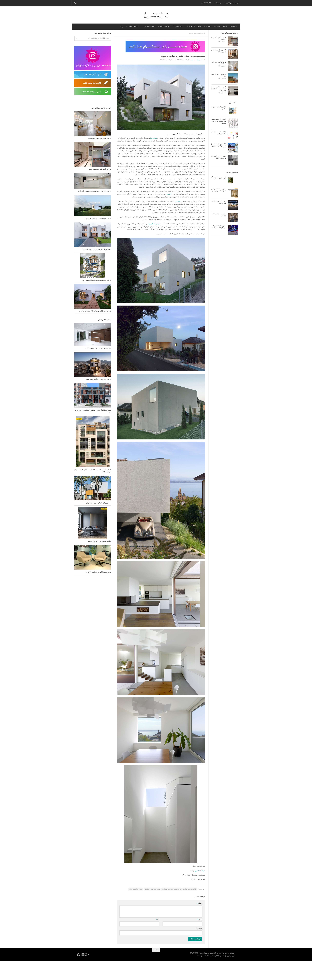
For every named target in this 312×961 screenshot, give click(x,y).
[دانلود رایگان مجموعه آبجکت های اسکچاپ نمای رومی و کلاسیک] (233, 123)
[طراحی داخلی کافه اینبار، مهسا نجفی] (92, 123)
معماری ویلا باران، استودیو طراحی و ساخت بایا (97, 249)
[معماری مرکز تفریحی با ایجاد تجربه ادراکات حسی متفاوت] (233, 230)
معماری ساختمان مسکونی (152, 889)
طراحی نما (202, 33)
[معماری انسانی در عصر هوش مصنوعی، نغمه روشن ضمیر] (233, 193)
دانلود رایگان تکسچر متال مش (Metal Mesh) (218, 157)
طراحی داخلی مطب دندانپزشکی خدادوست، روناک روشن (218, 89)
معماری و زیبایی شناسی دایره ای (218, 215)
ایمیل (200, 919)
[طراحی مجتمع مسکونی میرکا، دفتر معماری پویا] (92, 265)
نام (157, 919)
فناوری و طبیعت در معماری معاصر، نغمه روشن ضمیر (218, 178)
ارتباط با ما (217, 3)
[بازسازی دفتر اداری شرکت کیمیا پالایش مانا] (92, 557)
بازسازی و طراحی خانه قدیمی (218, 50)
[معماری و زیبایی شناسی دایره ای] (233, 217)
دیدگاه (199, 903)
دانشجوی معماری (133, 26)
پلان (121, 26)
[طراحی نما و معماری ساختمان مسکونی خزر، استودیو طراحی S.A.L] (92, 441)
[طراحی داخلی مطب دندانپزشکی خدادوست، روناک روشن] (233, 91)
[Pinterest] (78, 954)
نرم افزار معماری (165, 26)
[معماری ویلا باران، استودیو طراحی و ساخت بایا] (92, 234)
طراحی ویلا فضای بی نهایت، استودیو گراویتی (97, 218)
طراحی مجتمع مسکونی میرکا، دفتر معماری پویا (96, 280)
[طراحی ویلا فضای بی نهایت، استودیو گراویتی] (92, 205)
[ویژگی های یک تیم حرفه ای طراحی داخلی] (92, 334)
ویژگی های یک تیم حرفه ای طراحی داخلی (98, 348)
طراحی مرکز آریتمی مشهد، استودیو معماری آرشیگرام (94, 191)
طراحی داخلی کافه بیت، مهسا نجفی (100, 169)
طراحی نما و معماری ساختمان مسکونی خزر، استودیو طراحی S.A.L (92, 470)
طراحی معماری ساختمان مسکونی (171, 889)
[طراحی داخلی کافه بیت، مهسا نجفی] (92, 154)
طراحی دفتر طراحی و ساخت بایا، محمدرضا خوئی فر (95, 311)
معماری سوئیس (193, 33)
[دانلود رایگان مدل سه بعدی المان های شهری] (233, 135)
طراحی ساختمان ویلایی (189, 889)
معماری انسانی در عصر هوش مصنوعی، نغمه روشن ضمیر (218, 190)
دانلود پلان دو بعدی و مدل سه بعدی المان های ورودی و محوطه (218, 146)
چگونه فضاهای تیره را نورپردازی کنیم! (99, 541)
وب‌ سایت (199, 928)
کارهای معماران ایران (220, 26)
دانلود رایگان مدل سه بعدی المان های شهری (218, 133)
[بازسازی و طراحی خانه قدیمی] (233, 54)
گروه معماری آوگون (232, 3)
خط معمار (233, 26)
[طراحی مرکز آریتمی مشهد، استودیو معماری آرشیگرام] (92, 181)
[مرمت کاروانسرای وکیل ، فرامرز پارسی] (233, 205)
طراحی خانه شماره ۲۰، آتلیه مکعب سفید (98, 379)
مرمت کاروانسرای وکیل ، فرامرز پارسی (218, 202)
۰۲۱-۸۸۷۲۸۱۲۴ (206, 3)
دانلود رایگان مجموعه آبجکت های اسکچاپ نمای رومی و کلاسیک (218, 121)
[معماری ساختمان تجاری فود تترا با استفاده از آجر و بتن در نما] (92, 395)
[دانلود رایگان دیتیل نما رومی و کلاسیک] (233, 111)
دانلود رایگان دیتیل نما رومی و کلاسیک (218, 108)
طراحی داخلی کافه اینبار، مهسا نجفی (99, 138)
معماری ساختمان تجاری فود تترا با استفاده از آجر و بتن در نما (92, 411)
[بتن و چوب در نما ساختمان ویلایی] (233, 78)
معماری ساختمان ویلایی (135, 889)
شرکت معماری (200, 870)
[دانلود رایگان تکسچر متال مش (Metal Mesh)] (233, 160)
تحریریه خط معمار (196, 60)
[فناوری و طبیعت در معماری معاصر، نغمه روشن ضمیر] (233, 180)
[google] (87, 954)
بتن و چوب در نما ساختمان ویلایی (218, 75)
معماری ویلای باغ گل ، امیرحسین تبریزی (98, 503)
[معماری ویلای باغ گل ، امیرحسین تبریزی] (92, 488)
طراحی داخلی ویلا (154, 224)
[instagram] (83, 954)
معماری (208, 26)
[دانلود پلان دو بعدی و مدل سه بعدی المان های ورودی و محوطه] (233, 148)
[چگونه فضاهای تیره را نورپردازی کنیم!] (92, 523)
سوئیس (168, 194)
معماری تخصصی (149, 26)
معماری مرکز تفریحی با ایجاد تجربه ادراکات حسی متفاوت (218, 227)
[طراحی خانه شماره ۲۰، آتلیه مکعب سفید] (92, 364)
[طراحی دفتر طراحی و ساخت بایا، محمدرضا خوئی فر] (92, 296)
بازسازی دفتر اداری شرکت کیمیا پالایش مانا (98, 572)
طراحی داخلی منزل (195, 26)
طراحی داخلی (179, 26)
